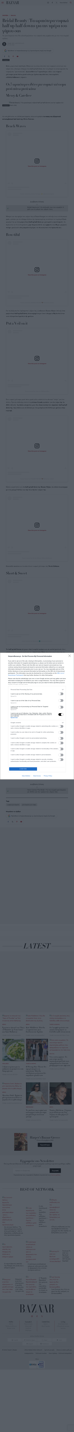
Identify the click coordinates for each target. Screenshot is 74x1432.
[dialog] (37, 716)
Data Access (37, 776)
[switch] (60, 694)
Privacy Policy (48, 776)
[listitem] (37, 690)
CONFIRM (23, 769)
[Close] (70, 656)
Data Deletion (26, 776)
